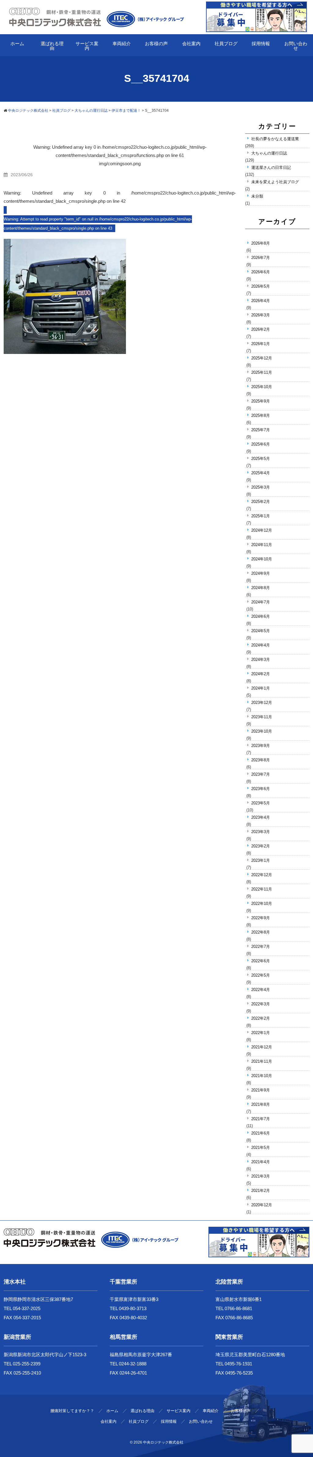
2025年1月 (260, 516)
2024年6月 (260, 616)
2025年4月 (260, 473)
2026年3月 (260, 315)
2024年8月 (260, 587)
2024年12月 (261, 530)
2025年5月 (260, 458)
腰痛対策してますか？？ (72, 1410)
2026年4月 (260, 300)
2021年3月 (260, 1176)
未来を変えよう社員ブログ (275, 182)
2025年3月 (260, 487)
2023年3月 (260, 831)
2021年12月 (261, 1047)
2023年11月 (261, 717)
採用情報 (261, 43)
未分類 (257, 196)
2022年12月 (261, 874)
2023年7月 (260, 774)
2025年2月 (260, 501)
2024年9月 (260, 573)
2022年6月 (260, 961)
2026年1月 (260, 343)
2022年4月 (260, 989)
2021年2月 (260, 1190)
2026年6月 (260, 272)
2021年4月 (260, 1162)
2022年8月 (260, 932)
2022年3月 (260, 1004)
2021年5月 (260, 1147)
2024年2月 (260, 674)
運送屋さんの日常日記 (271, 167)
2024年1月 (260, 688)
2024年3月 (260, 659)
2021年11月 (261, 1061)
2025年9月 (260, 401)
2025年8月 (260, 415)
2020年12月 (261, 1205)
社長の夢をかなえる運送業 (275, 139)
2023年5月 (260, 803)
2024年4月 (260, 645)
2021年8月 (260, 1104)
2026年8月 (260, 243)
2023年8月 (260, 760)
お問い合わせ (295, 46)
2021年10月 (261, 1075)
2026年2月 (260, 329)
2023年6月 (260, 788)
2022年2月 (260, 1018)
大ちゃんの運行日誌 (269, 153)
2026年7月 (260, 257)
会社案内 (191, 43)
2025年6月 (260, 444)
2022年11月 (261, 889)
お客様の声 (156, 43)
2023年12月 (261, 702)
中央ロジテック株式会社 (163, 1442)
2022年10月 (261, 903)
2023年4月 (260, 817)
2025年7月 (260, 430)
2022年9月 (260, 918)
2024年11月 (261, 544)
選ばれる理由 (52, 46)
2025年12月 (261, 358)
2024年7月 (260, 602)
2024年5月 (260, 630)
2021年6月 (260, 1133)
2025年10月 (261, 386)
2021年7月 (260, 1118)
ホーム (17, 43)
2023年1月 (260, 860)
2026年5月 (260, 286)
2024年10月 (261, 559)
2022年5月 (260, 975)
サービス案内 (86, 46)
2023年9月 (260, 745)
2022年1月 (260, 1032)
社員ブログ (226, 43)
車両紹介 (121, 43)
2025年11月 (261, 372)
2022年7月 (260, 946)
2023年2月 (260, 846)
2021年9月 (260, 1090)
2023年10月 (261, 731)
